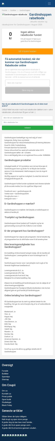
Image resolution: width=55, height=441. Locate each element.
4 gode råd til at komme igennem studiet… (19, 428)
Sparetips (6, 376)
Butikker (13, 10)
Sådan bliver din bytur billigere (14, 416)
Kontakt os (6, 394)
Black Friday (7, 405)
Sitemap (5, 379)
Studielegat (6, 402)
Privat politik (7, 396)
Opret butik (6, 399)
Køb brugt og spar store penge (15, 419)
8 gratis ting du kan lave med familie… (17, 422)
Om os (5, 391)
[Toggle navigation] (49, 3)
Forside (4, 10)
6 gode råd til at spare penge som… (16, 425)
